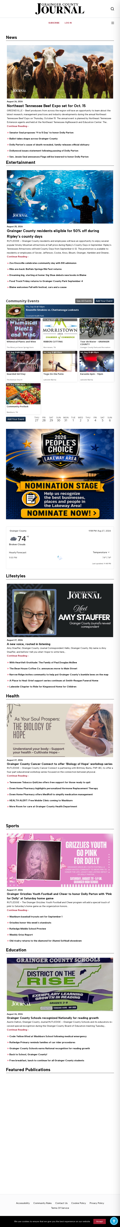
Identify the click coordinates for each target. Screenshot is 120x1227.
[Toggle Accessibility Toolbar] (114, 1221)
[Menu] (112, 23)
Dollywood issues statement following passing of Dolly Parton (43, 150)
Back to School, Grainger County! (28, 1054)
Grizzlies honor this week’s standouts (30, 922)
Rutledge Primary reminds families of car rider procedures (42, 1042)
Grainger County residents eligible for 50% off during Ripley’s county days (53, 234)
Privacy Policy (97, 1203)
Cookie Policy (78, 1203)
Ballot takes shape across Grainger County (33, 138)
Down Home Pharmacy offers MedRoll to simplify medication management (51, 794)
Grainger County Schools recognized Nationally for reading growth (53, 1018)
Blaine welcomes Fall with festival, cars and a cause (38, 287)
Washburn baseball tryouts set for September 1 (35, 916)
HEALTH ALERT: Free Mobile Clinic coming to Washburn (41, 800)
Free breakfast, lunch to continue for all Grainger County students (46, 1060)
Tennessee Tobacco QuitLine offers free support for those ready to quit (49, 782)
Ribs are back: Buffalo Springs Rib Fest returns (35, 269)
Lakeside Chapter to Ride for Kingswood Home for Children (42, 686)
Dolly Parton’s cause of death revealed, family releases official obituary (49, 144)
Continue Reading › (17, 655)
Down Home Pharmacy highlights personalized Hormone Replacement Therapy (53, 788)
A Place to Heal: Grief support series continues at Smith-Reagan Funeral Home (53, 680)
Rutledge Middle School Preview (27, 928)
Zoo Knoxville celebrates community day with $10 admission (42, 263)
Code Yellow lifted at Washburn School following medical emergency (48, 1036)
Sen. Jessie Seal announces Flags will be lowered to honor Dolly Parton (49, 156)
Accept (99, 1221)
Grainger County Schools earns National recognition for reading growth (49, 1048)
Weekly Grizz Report (21, 934)
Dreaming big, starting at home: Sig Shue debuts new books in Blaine (47, 275)
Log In (68, 23)
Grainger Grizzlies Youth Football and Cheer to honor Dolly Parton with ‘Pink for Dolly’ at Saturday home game (59, 896)
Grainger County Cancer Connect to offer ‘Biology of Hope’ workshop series (59, 764)
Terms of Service (60, 1208)
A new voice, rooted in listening (28, 644)
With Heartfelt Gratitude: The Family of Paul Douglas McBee (43, 662)
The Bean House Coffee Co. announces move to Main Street (43, 668)
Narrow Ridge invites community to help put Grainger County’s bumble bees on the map (58, 674)
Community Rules (42, 1203)
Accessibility (23, 1203)
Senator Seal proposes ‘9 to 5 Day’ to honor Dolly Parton (41, 132)
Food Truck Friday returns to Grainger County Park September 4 (46, 281)
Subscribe (53, 23)
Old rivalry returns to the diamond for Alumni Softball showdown (45, 940)
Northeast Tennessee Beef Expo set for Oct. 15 (46, 106)
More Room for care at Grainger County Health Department (43, 806)
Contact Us (61, 1203)
